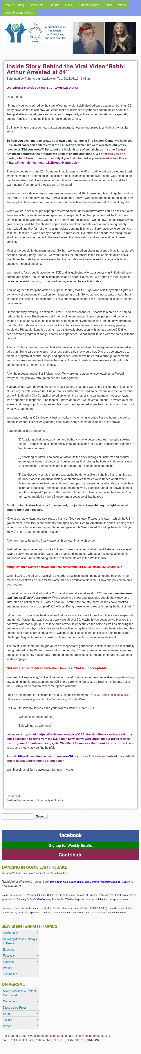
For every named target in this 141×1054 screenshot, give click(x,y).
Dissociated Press (15, 1007)
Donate (54, 5)
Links (68, 5)
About (7, 5)
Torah (108, 5)
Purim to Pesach (88, 5)
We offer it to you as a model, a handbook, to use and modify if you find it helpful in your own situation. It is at (67, 158)
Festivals (9, 955)
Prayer (7, 968)
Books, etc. (37, 5)
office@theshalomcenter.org (92, 1035)
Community (10, 933)
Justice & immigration (21, 800)
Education (9, 949)
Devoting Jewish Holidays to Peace (20, 941)
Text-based (10, 974)
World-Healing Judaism (20, 12)
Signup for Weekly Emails (70, 845)
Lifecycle (9, 962)
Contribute (71, 854)
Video (122, 5)
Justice (7, 1020)
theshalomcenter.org (50, 1035)
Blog (21, 5)
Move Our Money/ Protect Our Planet (19, 993)
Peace (7, 1026)
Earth (6, 1014)
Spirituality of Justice (50, 800)
